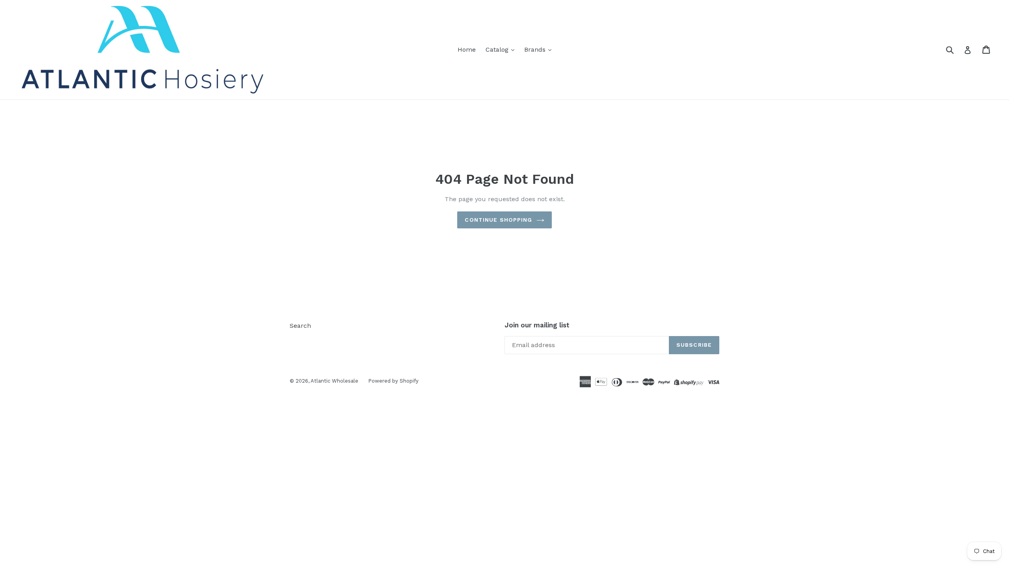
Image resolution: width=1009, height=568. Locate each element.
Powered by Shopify (393, 381)
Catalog (498, 49)
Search (300, 325)
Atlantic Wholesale (334, 381)
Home (467, 49)
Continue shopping (498, 220)
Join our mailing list (537, 325)
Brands (535, 49)
